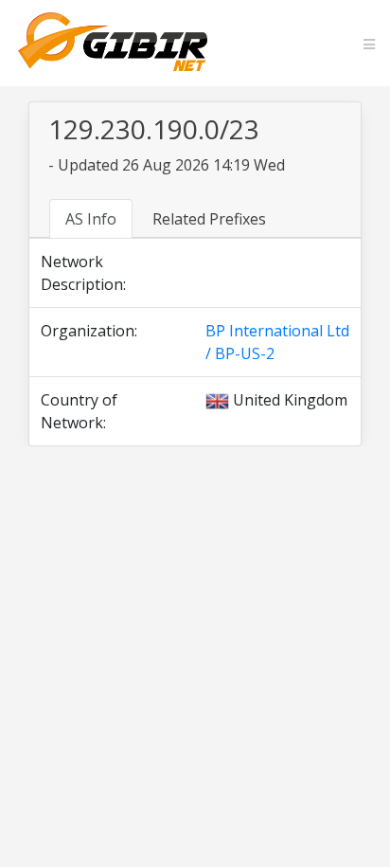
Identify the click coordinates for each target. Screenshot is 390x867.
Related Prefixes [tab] (209, 218)
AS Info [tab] (90, 218)
